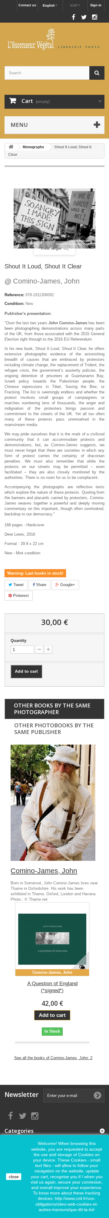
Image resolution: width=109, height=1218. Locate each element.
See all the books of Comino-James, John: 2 (53, 1058)
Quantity (18, 640)
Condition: (14, 303)
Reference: (14, 295)
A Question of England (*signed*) (52, 987)
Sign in (95, 5)
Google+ (67, 584)
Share (40, 584)
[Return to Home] (11, 147)
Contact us (27, 5)
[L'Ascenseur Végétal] (54, 39)
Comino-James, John (42, 281)
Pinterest (20, 595)
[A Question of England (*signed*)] (52, 939)
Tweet (18, 584)
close (14, 1176)
